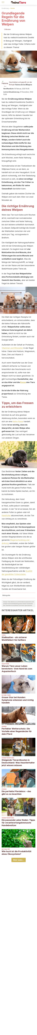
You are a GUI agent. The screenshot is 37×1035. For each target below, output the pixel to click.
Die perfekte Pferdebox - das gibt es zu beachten (16, 792)
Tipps (3, 635)
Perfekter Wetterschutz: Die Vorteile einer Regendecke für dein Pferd (17, 731)
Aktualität (6, 849)
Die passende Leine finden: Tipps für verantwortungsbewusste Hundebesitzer (18, 823)
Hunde (12, 8)
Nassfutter (6, 515)
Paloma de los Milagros (23, 84)
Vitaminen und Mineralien (12, 348)
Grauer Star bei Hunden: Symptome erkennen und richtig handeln (18, 700)
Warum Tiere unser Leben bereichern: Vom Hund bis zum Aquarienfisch (17, 669)
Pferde (4, 726)
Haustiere (5, 664)
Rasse (23, 382)
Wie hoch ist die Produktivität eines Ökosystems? (16, 852)
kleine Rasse (18, 421)
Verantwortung (8, 758)
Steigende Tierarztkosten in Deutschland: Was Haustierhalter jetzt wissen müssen (18, 763)
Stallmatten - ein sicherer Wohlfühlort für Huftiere (14, 638)
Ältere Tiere (6, 695)
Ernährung (5, 8)
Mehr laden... (18, 860)
